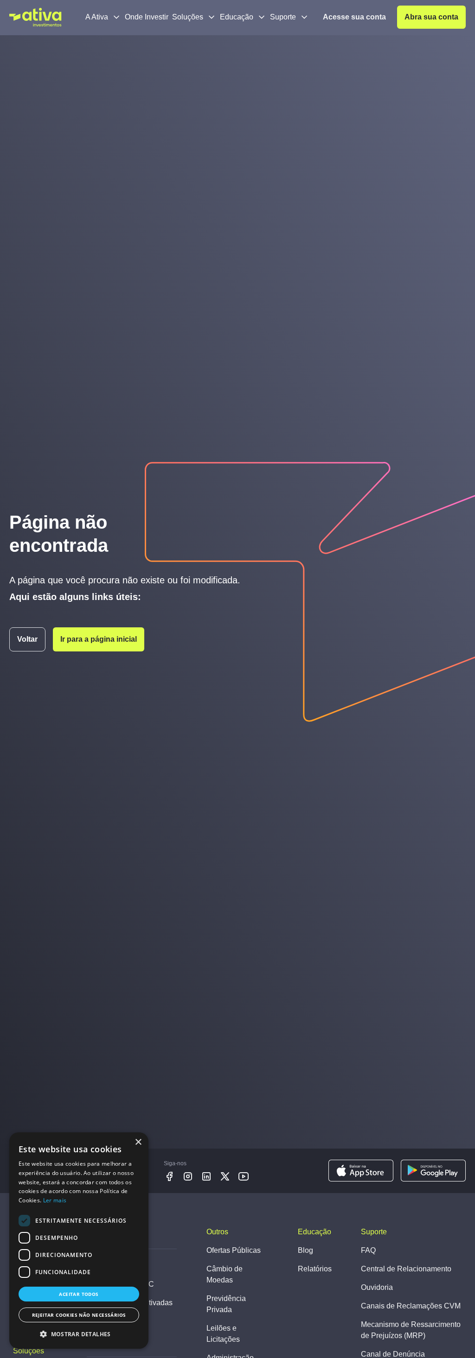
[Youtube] (243, 1176)
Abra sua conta (431, 17)
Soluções (187, 17)
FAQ (368, 1250)
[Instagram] (187, 1176)
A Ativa (96, 17)
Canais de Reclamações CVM (411, 1306)
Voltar (27, 639)
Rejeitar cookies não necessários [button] (79, 1315)
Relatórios (315, 1269)
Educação (236, 17)
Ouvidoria (377, 1287)
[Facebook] (169, 1176)
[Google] (433, 1171)
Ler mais (54, 1200)
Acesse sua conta (354, 17)
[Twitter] (225, 1176)
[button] (79, 1333)
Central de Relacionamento (406, 1269)
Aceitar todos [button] (78, 1294)
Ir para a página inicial (98, 639)
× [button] (138, 1142)
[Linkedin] (206, 1176)
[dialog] (78, 1240)
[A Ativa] (35, 17)
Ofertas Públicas (233, 1250)
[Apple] (360, 1171)
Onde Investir (146, 17)
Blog (305, 1250)
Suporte (283, 17)
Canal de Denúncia (393, 1354)
